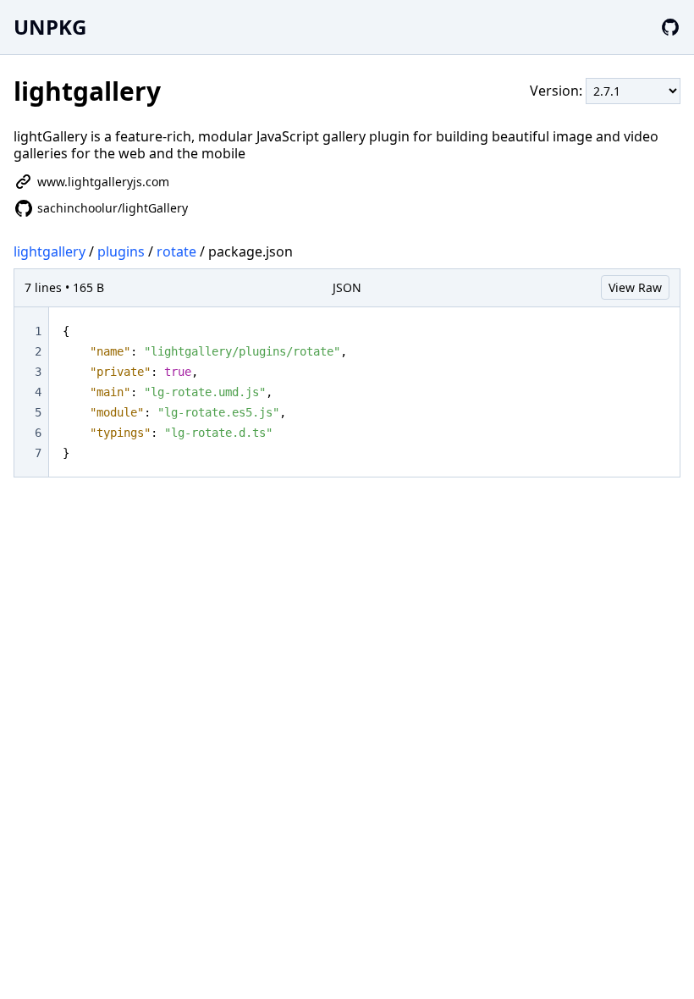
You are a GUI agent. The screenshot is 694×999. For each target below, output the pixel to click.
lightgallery (49, 251)
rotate (176, 251)
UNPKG (50, 27)
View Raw (635, 287)
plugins (121, 251)
